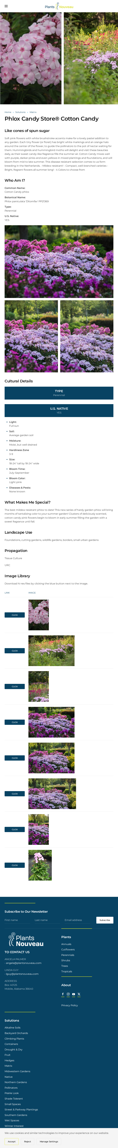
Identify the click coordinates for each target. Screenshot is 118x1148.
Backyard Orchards (16, 1033)
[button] (6, 6)
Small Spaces (13, 1104)
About (66, 985)
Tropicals (66, 971)
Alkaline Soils (12, 1027)
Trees (64, 965)
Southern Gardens (16, 1115)
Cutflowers (68, 949)
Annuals (66, 944)
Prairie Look (12, 1093)
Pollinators (11, 1087)
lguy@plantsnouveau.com (22, 973)
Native (9, 1076)
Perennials (67, 955)
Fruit (7, 1054)
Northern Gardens (16, 1082)
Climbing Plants (14, 1038)
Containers (11, 1044)
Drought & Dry (13, 1049)
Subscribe (105, 920)
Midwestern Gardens (17, 1071)
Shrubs (65, 960)
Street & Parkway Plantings (21, 1109)
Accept (11, 1141)
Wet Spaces (12, 1120)
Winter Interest (14, 1126)
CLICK (15, 615)
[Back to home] (59, 6)
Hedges (9, 1060)
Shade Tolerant (14, 1098)
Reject (27, 1141)
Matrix (8, 1065)
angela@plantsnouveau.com (23, 963)
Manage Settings (49, 1141)
